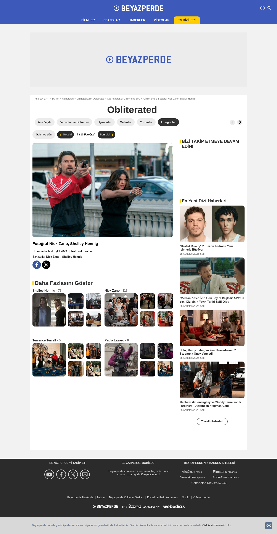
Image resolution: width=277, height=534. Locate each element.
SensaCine (188, 477)
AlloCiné (187, 471)
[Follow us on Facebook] (61, 474)
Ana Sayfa (40, 98)
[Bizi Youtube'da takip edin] (49, 474)
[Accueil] (138, 8)
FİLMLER (88, 20)
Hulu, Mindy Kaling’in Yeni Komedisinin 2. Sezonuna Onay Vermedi (208, 351)
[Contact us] (85, 474)
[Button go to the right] (239, 122)
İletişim (101, 497)
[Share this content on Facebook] (36, 265)
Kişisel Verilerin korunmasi (162, 497)
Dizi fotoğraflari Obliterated (90, 98)
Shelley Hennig (72, 256)
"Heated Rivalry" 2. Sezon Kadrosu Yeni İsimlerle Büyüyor (206, 247)
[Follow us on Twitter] (73, 474)
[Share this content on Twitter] (46, 265)
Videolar (161, 20)
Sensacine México (204, 483)
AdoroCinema (222, 477)
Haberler (137, 20)
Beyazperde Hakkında (80, 497)
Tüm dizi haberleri (212, 421)
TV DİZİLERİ (187, 20)
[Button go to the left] (232, 122)
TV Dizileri (53, 98)
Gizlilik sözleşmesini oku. (217, 525)
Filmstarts (220, 471)
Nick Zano (53, 256)
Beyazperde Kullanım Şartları (126, 497)
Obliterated (68, 98)
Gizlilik (186, 497)
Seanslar (111, 20)
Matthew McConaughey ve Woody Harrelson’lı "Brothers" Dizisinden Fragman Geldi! (210, 403)
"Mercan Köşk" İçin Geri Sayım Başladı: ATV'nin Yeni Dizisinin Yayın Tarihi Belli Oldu (212, 299)
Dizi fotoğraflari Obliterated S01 (123, 98)
